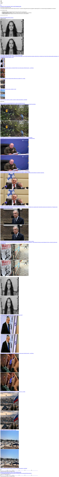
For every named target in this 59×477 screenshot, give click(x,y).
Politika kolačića (29, 473)
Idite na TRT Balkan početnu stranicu (6, 17)
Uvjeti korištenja (16, 473)
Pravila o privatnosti (22, 473)
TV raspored (2, 473)
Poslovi (12, 473)
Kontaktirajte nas (8, 473)
